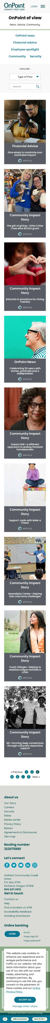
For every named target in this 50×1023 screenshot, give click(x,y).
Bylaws (8, 828)
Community (17, 56)
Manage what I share (25, 1006)
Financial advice (25, 42)
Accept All (25, 1000)
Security (35, 56)
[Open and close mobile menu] (42, 6)
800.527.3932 (12, 889)
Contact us (11, 899)
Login (12, 934)
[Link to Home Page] (14, 7)
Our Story (10, 803)
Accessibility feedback (18, 912)
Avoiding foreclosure (17, 916)
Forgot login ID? (31, 937)
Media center (12, 820)
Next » (36, 776)
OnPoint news (25, 35)
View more (25, 153)
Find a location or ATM (18, 907)
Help (7, 903)
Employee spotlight (25, 49)
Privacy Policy (12, 824)
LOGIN (34, 6)
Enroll (27, 932)
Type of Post (25, 76)
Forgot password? (32, 941)
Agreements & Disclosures (20, 832)
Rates (7, 816)
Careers (9, 807)
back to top (39, 1019)
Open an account (20, 1019)
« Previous (17, 772)
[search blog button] (37, 86)
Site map (9, 836)
